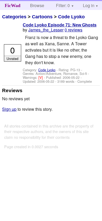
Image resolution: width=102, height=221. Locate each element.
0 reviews (73, 30)
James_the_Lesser (46, 30)
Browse (37, 5)
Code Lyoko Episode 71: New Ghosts (60, 25)
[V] (41, 77)
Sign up (9, 109)
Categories (14, 16)
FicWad (12, 5)
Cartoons (42, 16)
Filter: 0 (63, 5)
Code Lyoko (71, 16)
